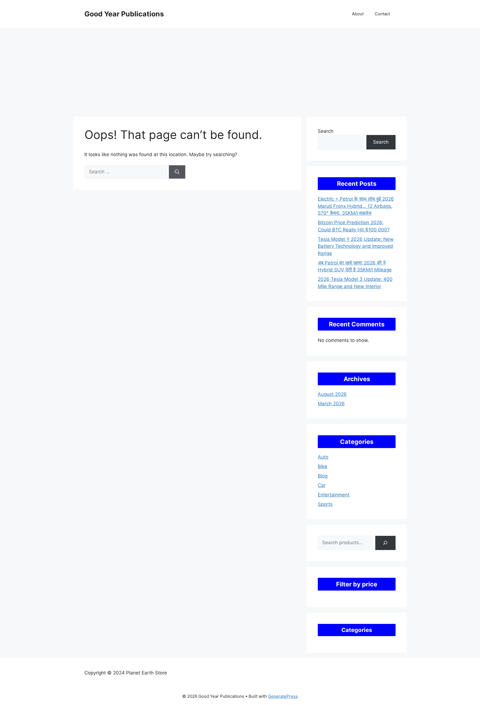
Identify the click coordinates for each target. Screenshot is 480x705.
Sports (325, 504)
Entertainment (333, 495)
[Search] (177, 172)
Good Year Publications (124, 14)
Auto (323, 457)
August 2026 (332, 394)
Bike (322, 466)
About (358, 13)
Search (325, 131)
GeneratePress (283, 696)
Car (322, 485)
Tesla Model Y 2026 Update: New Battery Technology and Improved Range (356, 246)
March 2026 (331, 403)
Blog (323, 476)
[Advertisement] (240, 69)
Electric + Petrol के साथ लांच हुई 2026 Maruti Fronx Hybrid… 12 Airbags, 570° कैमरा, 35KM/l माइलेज (356, 206)
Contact (382, 13)
